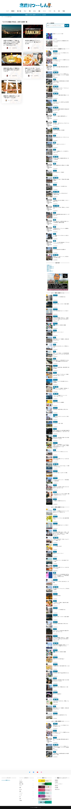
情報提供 (12, 11)
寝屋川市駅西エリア (50, 266)
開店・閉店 (19, 11)
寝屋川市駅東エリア (50, 267)
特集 (30, 11)
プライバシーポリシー (59, 783)
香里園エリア (49, 265)
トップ (7, 11)
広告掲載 (56, 787)
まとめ (34, 11)
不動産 (63, 11)
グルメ (25, 11)
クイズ (50, 11)
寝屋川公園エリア (50, 270)
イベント (44, 11)
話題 (39, 11)
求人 (54, 11)
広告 (59, 11)
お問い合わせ (57, 789)
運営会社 (56, 785)
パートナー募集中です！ (6, 780)
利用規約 (56, 782)
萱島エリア (49, 269)
